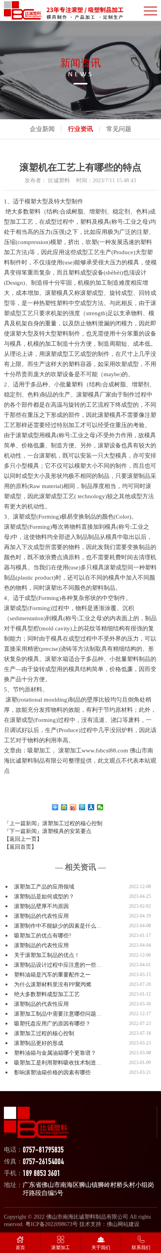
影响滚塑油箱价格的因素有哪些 (52, 1072)
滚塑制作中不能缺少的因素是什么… (58, 926)
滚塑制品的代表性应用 (41, 916)
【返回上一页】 (23, 839)
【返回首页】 (20, 847)
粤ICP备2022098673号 (51, 1224)
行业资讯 (80, 129)
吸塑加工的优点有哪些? (42, 936)
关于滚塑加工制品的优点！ (47, 955)
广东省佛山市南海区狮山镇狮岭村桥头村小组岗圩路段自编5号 (88, 1188)
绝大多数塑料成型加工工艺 (47, 994)
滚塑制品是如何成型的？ (44, 896)
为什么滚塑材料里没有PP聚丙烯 (52, 984)
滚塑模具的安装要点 (66, 831)
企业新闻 (42, 129)
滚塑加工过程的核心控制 (72, 823)
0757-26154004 (43, 1162)
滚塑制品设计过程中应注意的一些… (58, 965)
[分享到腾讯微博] (82, 807)
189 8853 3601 (41, 1174)
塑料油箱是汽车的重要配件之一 (52, 975)
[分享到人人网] (91, 807)
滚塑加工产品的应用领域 (44, 887)
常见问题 (118, 129)
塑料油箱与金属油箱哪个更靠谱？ (55, 1053)
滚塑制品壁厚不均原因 (41, 906)
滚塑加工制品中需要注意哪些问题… (58, 1014)
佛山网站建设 (123, 1224)
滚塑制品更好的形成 (38, 1043)
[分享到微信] (100, 807)
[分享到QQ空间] (64, 807)
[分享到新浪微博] (73, 807)
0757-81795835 (43, 1151)
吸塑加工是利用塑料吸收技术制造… (58, 1063)
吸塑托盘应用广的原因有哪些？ (52, 1024)
